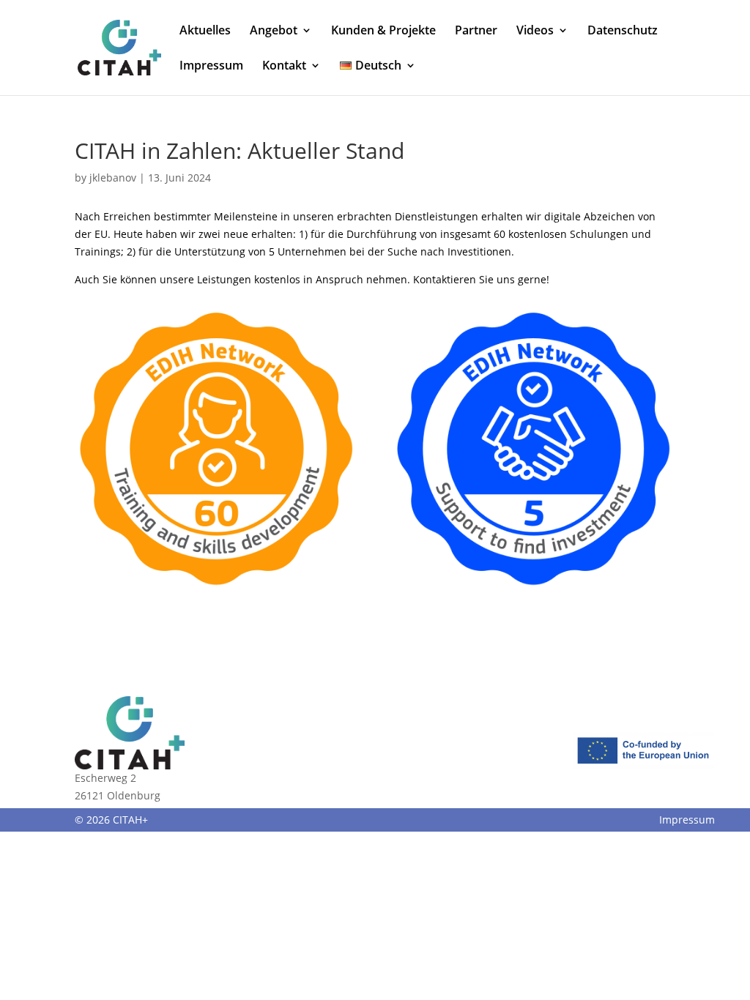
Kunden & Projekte (383, 31)
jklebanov (112, 177)
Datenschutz (622, 31)
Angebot (273, 31)
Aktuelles (205, 31)
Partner (476, 31)
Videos (535, 31)
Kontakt (284, 66)
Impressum (211, 66)
